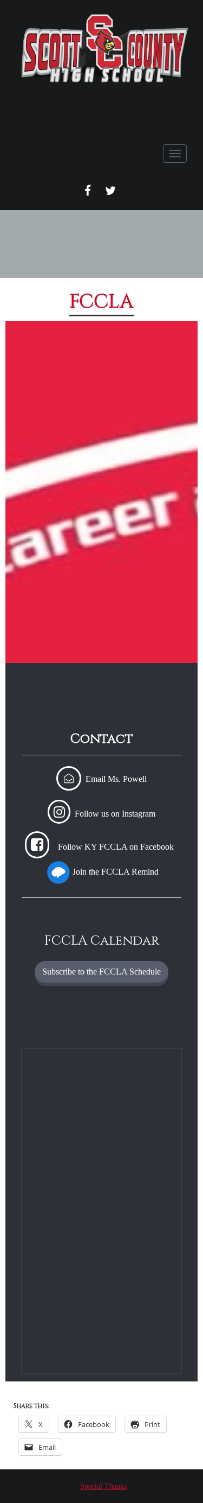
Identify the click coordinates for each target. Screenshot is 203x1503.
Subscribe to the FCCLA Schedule (101, 971)
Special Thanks (103, 1486)
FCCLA (101, 302)
